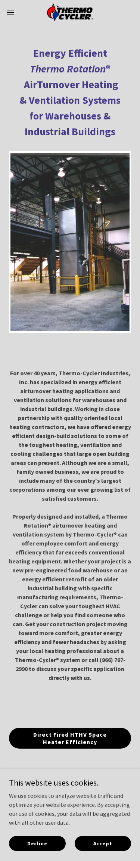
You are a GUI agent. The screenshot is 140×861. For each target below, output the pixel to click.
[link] (70, 12)
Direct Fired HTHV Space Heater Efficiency (70, 738)
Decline (37, 843)
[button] (13, 12)
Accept (102, 843)
